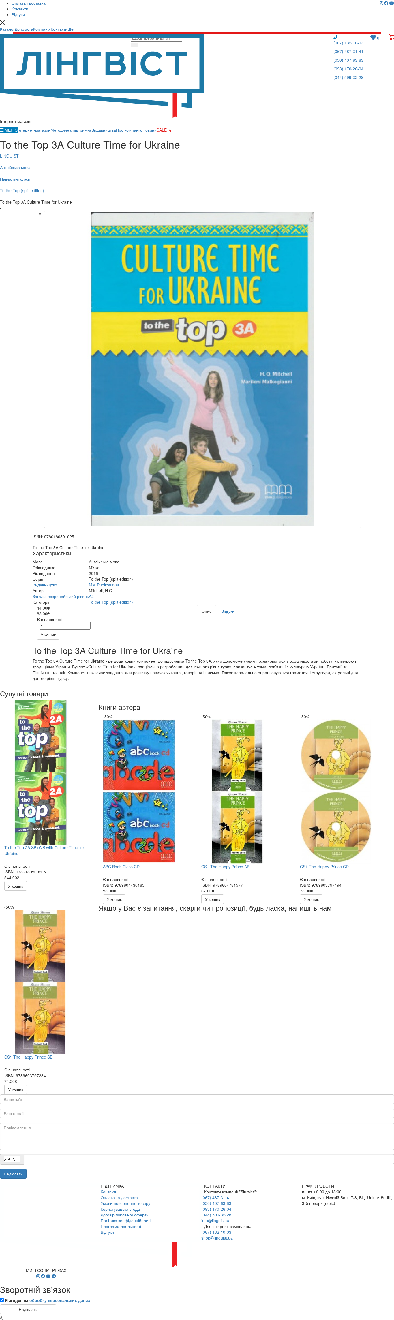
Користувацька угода (120, 1209)
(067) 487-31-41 (348, 51)
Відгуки (107, 1232)
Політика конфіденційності (126, 1220)
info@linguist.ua (215, 1220)
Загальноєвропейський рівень (61, 596)
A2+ (92, 596)
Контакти (109, 1192)
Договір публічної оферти (125, 1215)
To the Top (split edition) (111, 602)
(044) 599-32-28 (348, 77)
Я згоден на (47, 1300)
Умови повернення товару (125, 1203)
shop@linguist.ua (217, 1238)
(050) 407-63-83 (348, 60)
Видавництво (45, 585)
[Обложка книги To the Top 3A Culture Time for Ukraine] (202, 369)
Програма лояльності (121, 1226)
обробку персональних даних (59, 1300)
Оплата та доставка (119, 1197)
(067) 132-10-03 (348, 43)
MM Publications (104, 585)
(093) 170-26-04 (348, 69)
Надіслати (13, 1174)
